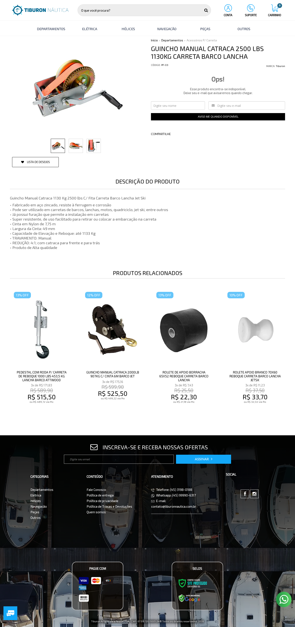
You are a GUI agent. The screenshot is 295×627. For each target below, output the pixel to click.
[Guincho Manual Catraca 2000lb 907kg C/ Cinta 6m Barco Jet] (112, 354)
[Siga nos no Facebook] (245, 494)
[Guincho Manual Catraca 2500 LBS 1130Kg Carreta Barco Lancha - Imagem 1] (58, 146)
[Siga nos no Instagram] (254, 494)
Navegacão (38, 506)
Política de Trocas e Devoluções (109, 506)
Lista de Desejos (38, 162)
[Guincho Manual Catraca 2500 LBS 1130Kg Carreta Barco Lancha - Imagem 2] (76, 146)
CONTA (228, 15)
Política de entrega (100, 495)
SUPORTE (251, 15)
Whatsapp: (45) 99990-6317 (175, 495)
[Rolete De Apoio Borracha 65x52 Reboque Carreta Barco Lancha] (184, 354)
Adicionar (51, 411)
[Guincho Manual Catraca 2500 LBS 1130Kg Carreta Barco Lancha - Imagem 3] (94, 146)
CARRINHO (274, 10)
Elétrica (35, 495)
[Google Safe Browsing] (189, 597)
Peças (34, 512)
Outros (35, 518)
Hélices (35, 501)
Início (154, 40)
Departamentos (172, 40)
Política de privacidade (102, 501)
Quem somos (96, 512)
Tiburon (280, 65)
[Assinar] (203, 459)
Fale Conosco (96, 490)
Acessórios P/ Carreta (202, 40)
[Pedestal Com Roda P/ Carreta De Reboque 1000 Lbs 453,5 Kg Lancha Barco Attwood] (41, 354)
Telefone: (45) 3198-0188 (173, 490)
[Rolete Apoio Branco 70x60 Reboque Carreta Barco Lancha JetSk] (255, 354)
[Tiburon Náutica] (40, 10)
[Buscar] (206, 10)
